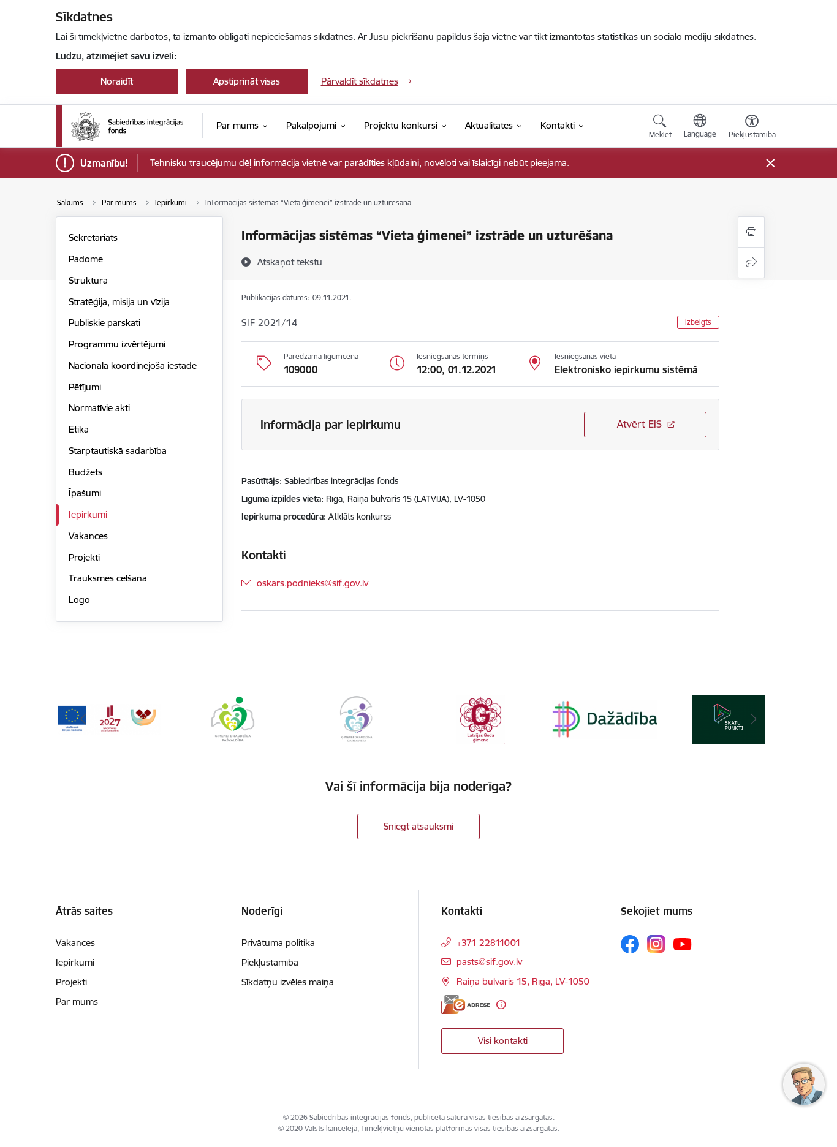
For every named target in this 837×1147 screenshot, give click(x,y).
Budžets (85, 472)
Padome (86, 259)
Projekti (84, 557)
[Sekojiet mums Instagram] (656, 944)
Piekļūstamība (269, 962)
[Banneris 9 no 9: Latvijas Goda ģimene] (480, 718)
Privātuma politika (278, 942)
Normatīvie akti (99, 408)
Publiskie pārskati (104, 322)
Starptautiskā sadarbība (118, 450)
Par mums (77, 1001)
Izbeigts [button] (698, 322)
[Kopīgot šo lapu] (751, 263)
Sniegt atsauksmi (418, 826)
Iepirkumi (88, 514)
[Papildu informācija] (501, 1004)
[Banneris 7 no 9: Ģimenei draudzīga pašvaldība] (233, 718)
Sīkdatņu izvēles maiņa (287, 982)
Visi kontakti (503, 1041)
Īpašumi (85, 493)
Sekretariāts (93, 237)
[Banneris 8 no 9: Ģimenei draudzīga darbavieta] (356, 718)
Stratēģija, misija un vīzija (119, 302)
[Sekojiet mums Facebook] (630, 944)
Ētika (79, 429)
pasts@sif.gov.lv (489, 961)
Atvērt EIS (639, 424)
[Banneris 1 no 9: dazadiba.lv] (604, 718)
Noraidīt (116, 81)
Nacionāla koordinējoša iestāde (133, 365)
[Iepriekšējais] (84, 719)
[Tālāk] (753, 719)
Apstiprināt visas (246, 81)
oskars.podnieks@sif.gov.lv (312, 583)
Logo (79, 599)
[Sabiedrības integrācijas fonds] (127, 126)
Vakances (88, 536)
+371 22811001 (488, 942)
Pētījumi (85, 387)
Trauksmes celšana (108, 578)
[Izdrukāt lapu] (751, 232)
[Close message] (770, 163)
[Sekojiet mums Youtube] (682, 943)
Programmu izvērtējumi (117, 344)
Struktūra (88, 280)
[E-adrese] (465, 1004)
